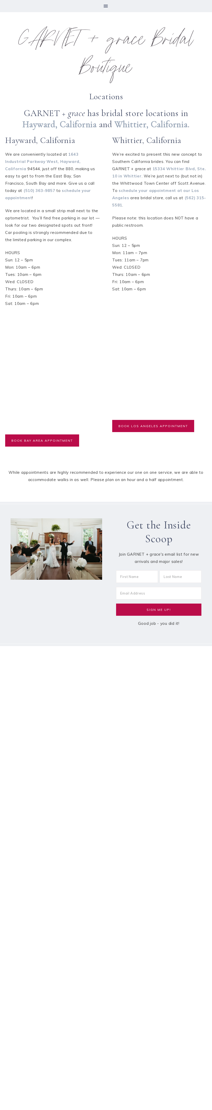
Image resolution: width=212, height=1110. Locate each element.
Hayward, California (59, 124)
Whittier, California (151, 124)
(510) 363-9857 (39, 190)
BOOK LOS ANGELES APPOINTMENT (153, 426)
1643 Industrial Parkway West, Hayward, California (43, 161)
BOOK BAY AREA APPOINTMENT (42, 440)
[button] (106, 6)
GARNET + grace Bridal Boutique (106, 56)
